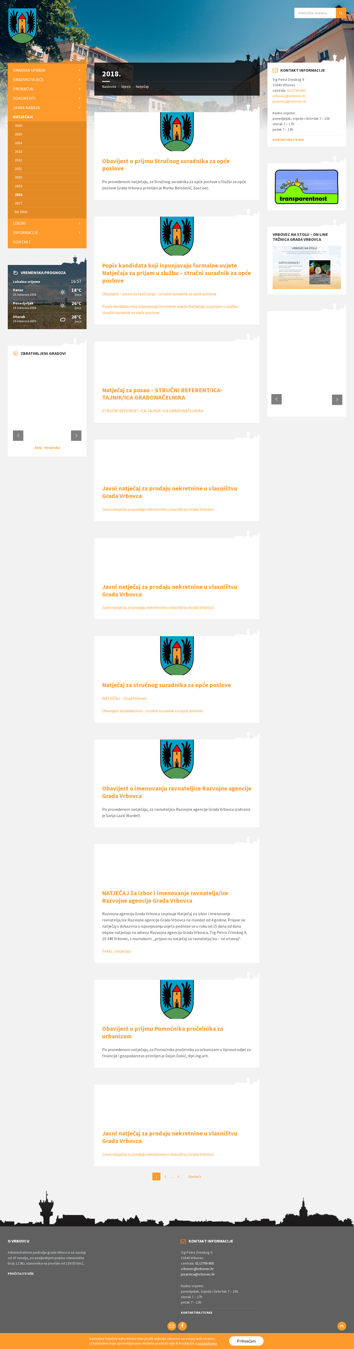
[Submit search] (341, 13)
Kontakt (22, 241)
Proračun (23, 88)
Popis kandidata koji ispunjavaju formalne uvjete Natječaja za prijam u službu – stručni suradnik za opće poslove (176, 272)
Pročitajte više (21, 1273)
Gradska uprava (29, 70)
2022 (18, 160)
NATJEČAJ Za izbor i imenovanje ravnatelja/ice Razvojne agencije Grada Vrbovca (165, 897)
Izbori (19, 223)
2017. (19, 203)
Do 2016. (21, 211)
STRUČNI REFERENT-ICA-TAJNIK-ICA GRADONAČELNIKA (153, 410)
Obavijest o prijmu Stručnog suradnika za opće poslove (166, 164)
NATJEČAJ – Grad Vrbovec (124, 698)
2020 (18, 177)
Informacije (25, 232)
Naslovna (109, 86)
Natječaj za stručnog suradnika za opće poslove (166, 685)
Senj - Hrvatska (47, 447)
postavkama (207, 1343)
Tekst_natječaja (116, 951)
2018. (19, 194)
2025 (18, 134)
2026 (18, 125)
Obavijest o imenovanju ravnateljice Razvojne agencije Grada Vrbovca (176, 792)
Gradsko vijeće (28, 79)
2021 (18, 168)
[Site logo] (22, 42)
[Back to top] (341, 1326)
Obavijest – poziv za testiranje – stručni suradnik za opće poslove (159, 293)
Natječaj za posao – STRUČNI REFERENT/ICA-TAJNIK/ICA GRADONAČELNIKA (162, 394)
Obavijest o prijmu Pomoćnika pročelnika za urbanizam (162, 1032)
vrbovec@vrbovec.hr (289, 96)
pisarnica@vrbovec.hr (290, 101)
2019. (19, 186)
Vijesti (126, 86)
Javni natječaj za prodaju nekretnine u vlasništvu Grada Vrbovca (169, 492)
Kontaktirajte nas (288, 140)
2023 (18, 151)
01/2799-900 (296, 90)
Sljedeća (194, 1176)
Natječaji (142, 86)
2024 (18, 143)
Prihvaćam (246, 1341)
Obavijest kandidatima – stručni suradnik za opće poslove (152, 710)
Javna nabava (26, 107)
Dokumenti (24, 98)
